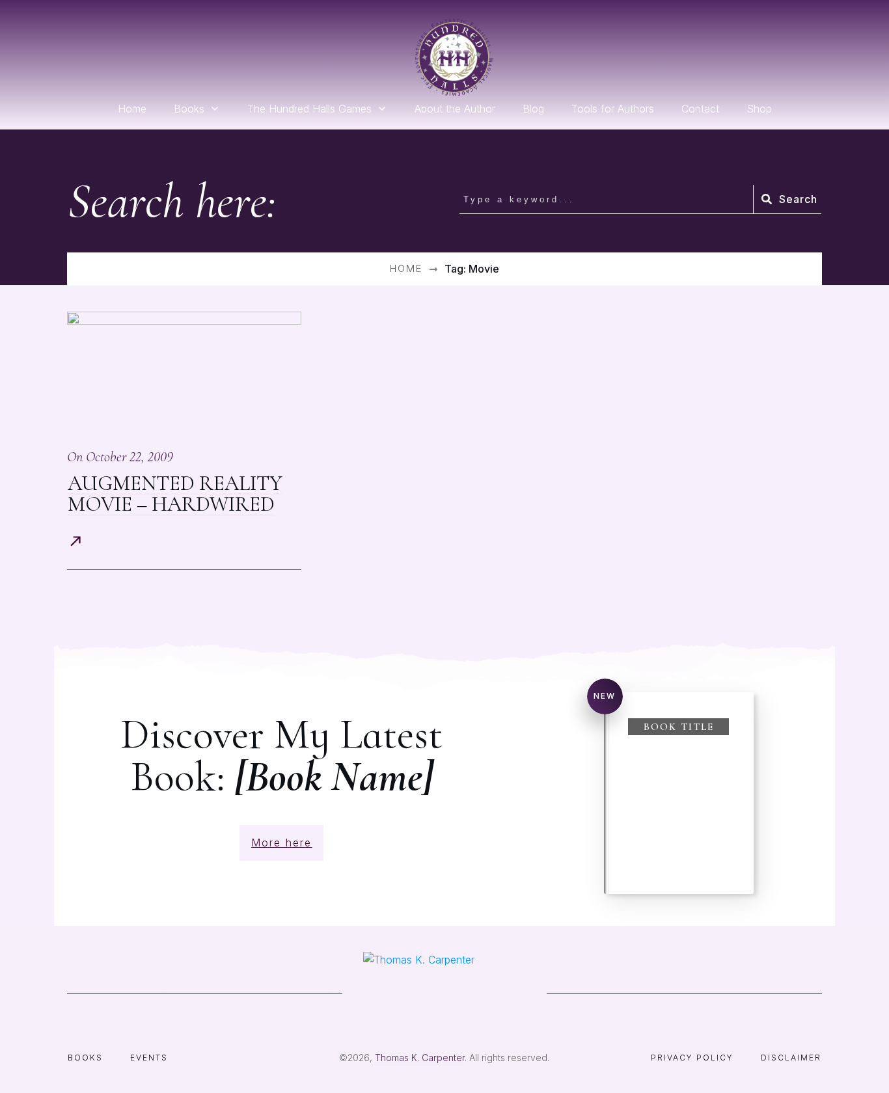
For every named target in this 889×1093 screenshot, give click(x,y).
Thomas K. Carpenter (420, 1057)
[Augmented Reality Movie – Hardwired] (184, 372)
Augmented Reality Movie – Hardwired (175, 493)
